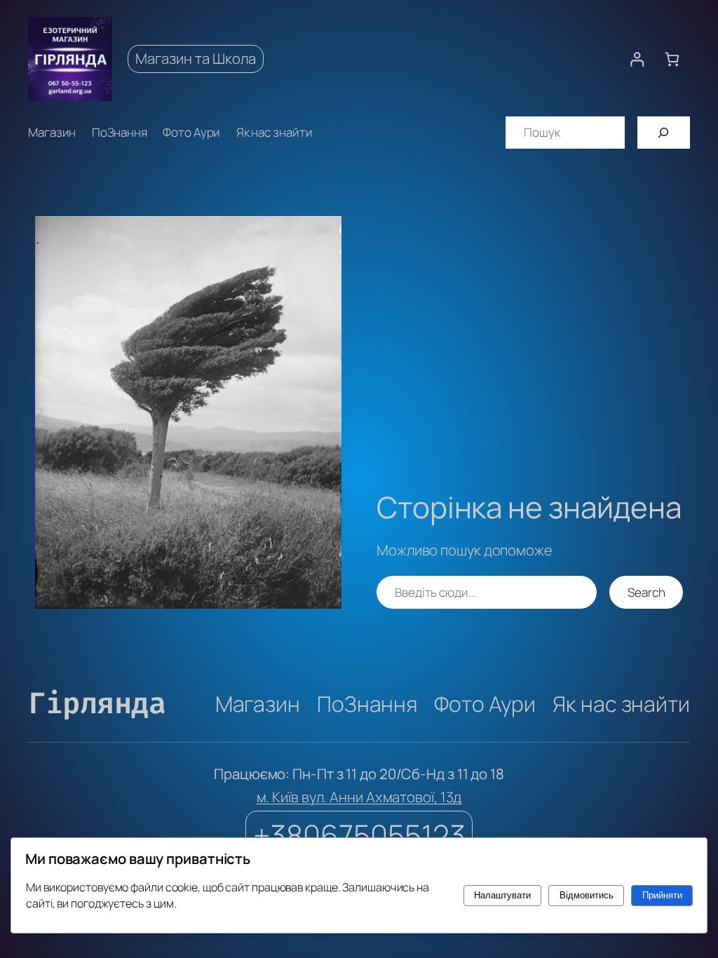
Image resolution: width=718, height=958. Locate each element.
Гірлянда (96, 703)
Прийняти (662, 895)
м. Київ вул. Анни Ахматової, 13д (359, 797)
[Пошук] (663, 132)
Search (646, 592)
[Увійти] (637, 59)
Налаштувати (502, 895)
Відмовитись (587, 895)
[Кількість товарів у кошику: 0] (672, 59)
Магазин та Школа (195, 58)
